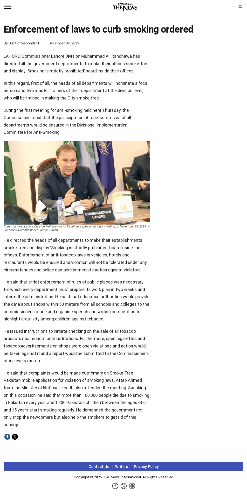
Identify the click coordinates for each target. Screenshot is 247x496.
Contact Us (99, 466)
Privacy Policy (146, 466)
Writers (121, 466)
